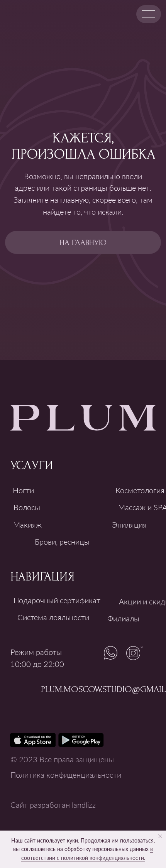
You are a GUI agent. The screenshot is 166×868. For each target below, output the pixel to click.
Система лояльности (53, 617)
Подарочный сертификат (57, 600)
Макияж (27, 524)
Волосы (27, 507)
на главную (83, 242)
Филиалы (123, 618)
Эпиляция (129, 524)
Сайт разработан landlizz (53, 804)
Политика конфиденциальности (65, 774)
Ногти (23, 490)
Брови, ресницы (62, 541)
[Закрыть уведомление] (160, 836)
